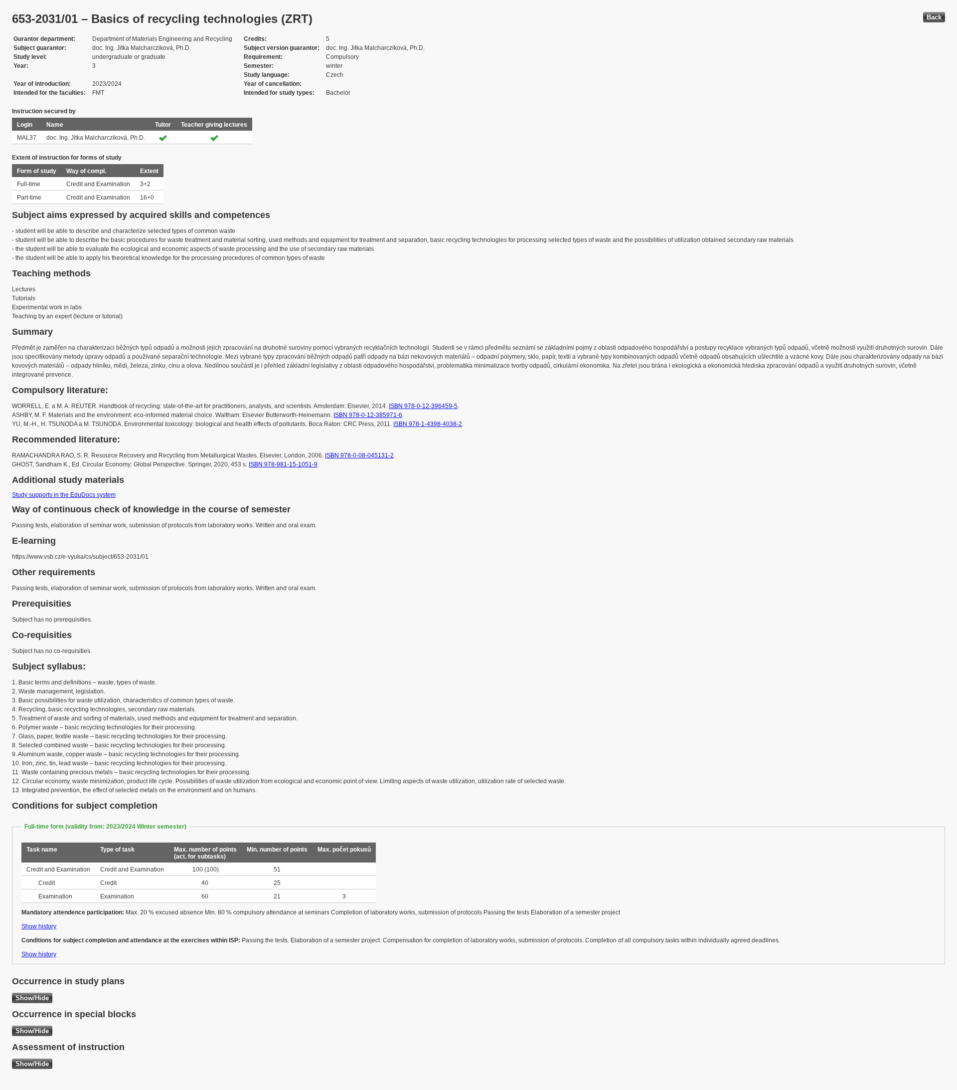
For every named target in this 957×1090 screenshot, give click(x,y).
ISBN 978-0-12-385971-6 (367, 415)
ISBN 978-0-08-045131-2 (359, 455)
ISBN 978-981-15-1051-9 (283, 464)
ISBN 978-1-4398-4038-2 (427, 424)
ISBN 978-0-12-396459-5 (423, 406)
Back (934, 17)
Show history (38, 926)
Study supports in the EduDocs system (64, 494)
